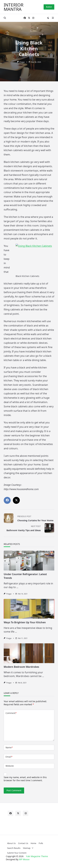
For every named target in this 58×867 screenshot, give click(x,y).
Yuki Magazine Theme (37, 856)
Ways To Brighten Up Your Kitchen (25, 622)
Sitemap (26, 848)
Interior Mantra (13, 7)
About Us (11, 843)
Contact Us (23, 843)
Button (49, 7)
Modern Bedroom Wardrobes (21, 667)
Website (10, 765)
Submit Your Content (16, 852)
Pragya (22, 62)
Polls (41, 843)
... (17, 587)
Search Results (13, 848)
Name (9, 747)
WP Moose (24, 859)
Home (33, 843)
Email (9, 756)
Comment (11, 713)
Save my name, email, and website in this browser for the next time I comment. (25, 779)
